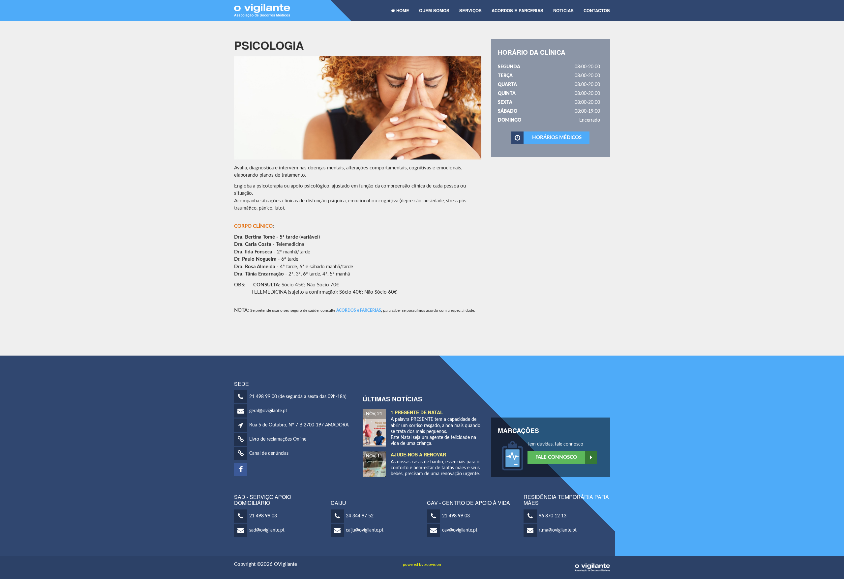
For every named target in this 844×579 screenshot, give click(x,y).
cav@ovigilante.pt (459, 530)
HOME (402, 10)
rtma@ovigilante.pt (558, 530)
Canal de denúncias (268, 453)
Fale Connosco (556, 457)
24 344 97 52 (360, 516)
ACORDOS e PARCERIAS (358, 310)
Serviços (470, 10)
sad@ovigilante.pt (267, 530)
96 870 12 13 (552, 516)
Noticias (563, 10)
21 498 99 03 (263, 516)
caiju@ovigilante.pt (364, 530)
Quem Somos (434, 10)
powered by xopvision (422, 564)
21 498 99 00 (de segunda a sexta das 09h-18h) (298, 396)
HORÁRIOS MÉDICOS (557, 137)
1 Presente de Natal (417, 412)
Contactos (597, 10)
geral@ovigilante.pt (268, 411)
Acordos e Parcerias (517, 10)
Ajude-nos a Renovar (418, 454)
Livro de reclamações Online (277, 439)
